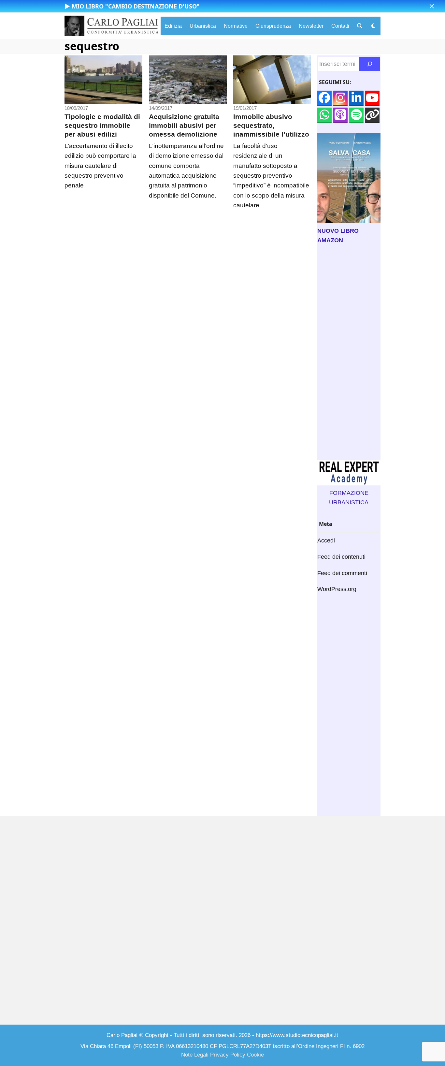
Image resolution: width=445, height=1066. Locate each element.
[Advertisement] (348, 353)
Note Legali (194, 1055)
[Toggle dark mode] (373, 26)
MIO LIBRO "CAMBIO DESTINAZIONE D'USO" (136, 6)
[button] (432, 6)
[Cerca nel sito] (369, 64)
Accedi (326, 540)
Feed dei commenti (342, 573)
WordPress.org (336, 589)
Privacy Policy (227, 1055)
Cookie (255, 1055)
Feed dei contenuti (341, 557)
